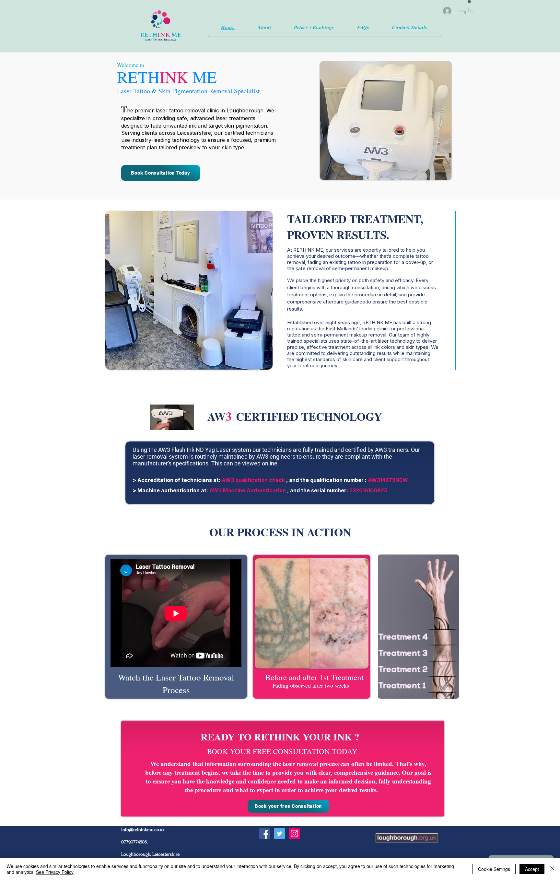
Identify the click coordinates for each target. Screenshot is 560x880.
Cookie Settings (494, 869)
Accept (532, 869)
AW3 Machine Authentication (247, 490)
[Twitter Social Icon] (279, 833)
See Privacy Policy (55, 872)
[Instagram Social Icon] (294, 833)
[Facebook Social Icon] (264, 833)
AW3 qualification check (253, 480)
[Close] (552, 869)
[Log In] (447, 11)
